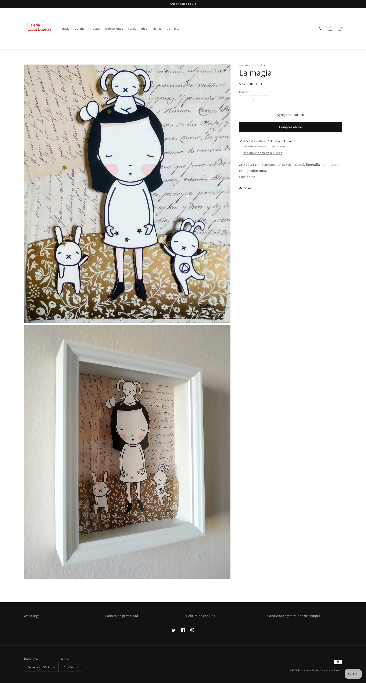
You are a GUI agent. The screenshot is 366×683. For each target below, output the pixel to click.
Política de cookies (200, 616)
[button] (321, 28)
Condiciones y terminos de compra (293, 616)
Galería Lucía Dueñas (308, 670)
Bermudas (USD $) (39, 667)
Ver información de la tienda (262, 153)
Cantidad (244, 92)
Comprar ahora (290, 127)
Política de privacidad (121, 616)
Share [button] (248, 188)
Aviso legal (32, 616)
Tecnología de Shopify (331, 670)
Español (68, 667)
